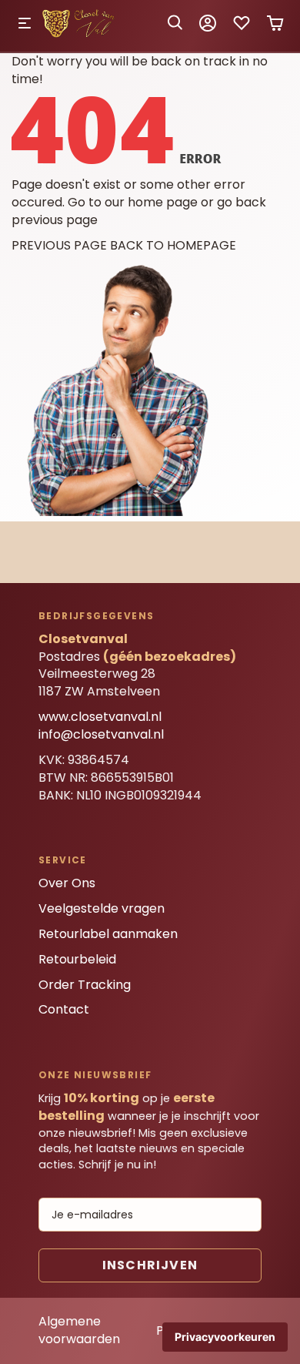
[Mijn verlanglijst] (241, 28)
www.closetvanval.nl (100, 717)
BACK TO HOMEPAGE (173, 245)
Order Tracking (84, 985)
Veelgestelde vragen (101, 908)
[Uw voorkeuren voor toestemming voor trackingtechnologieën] (225, 1337)
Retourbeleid (77, 959)
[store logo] (80, 34)
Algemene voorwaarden (79, 1330)
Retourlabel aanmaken (108, 934)
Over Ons (66, 883)
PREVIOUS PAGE (59, 245)
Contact (63, 1009)
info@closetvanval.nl (101, 734)
